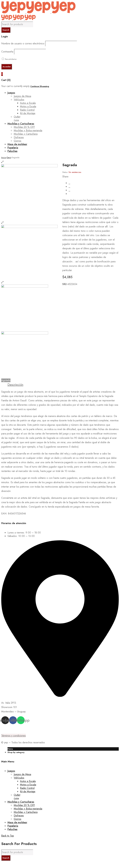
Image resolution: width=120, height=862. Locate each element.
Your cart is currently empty (15, 86)
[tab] (15, 385)
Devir (9, 157)
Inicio (3, 157)
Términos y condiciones (13, 735)
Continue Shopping (39, 86)
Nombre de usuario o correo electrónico (22, 43)
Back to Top (7, 835)
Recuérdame (10, 59)
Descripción (15, 384)
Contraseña (7, 51)
